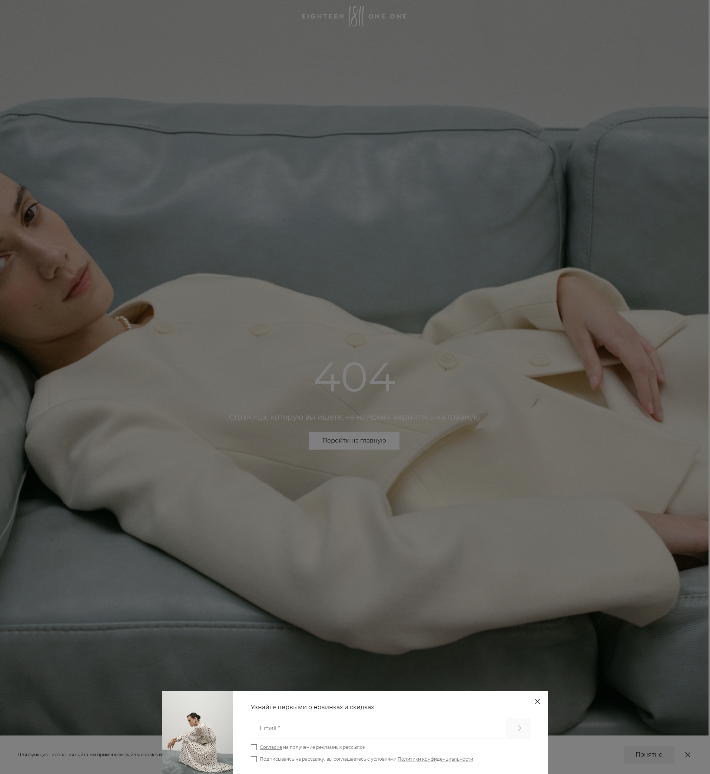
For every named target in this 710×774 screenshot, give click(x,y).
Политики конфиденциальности (435, 759)
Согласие (271, 747)
